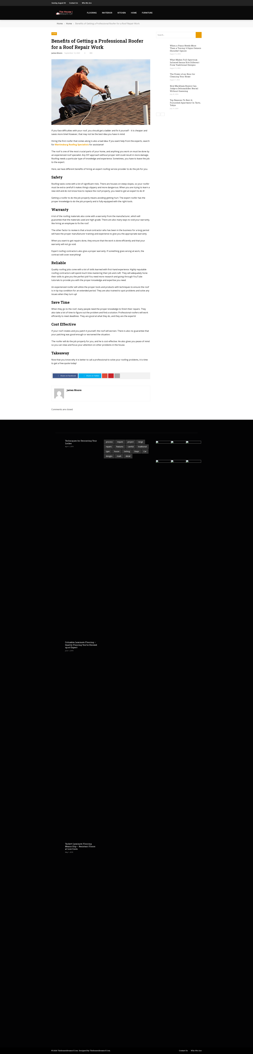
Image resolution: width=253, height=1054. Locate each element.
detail (128, 456)
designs (109, 456)
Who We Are (87, 3)
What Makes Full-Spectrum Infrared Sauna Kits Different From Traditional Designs (184, 62)
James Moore (56, 53)
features (119, 446)
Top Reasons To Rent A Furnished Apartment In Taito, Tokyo (185, 103)
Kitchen (122, 13)
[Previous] (158, 114)
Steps (136, 451)
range (140, 442)
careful (131, 446)
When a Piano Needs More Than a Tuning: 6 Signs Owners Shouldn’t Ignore (185, 48)
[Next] (163, 114)
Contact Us (73, 3)
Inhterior (107, 13)
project (131, 442)
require (120, 442)
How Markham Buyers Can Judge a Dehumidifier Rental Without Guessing (184, 88)
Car (144, 451)
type (108, 451)
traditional (142, 446)
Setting (127, 451)
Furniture (147, 13)
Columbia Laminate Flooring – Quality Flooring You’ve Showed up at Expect (81, 645)
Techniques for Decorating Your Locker (81, 442)
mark (119, 456)
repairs (109, 446)
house (116, 451)
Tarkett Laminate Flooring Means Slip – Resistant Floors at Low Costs (80, 846)
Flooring (92, 13)
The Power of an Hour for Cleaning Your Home (182, 75)
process (109, 442)
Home (134, 13)
